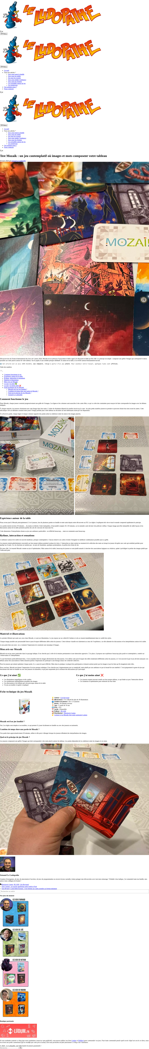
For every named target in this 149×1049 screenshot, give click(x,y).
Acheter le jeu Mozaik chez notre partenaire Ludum (70, 715)
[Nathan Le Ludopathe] (7, 965)
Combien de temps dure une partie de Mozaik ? (23, 391)
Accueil (6, 70)
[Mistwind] (21, 935)
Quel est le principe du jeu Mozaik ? (19, 393)
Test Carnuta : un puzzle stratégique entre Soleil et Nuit (19, 886)
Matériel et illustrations (11, 380)
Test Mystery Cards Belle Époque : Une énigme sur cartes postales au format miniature (29, 888)
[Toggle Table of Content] (1, 371)
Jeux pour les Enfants (15, 81)
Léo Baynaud (65, 698)
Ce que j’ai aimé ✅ (10, 384)
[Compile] (7, 919)
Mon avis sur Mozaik (11, 382)
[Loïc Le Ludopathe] (7, 935)
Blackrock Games (70, 713)
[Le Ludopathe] (50, 65)
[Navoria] (7, 980)
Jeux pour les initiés (14, 76)
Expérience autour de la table (13, 376)
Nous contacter (9, 89)
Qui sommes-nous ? (10, 87)
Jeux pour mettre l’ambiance (17, 80)
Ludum (74, 1040)
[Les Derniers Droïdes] (21, 919)
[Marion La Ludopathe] (7, 996)
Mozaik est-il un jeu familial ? (17, 389)
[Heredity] (21, 980)
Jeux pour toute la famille (16, 74)
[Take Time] (21, 905)
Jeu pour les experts (14, 78)
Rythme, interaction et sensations (14, 378)
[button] (1, 32)
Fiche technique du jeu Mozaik (14, 387)
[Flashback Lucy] (21, 1010)
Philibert (81, 1040)
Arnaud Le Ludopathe (15, 395)
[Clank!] (7, 949)
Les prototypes (13, 85)
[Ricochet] (21, 996)
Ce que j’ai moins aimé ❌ (12, 386)
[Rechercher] (20, 1048)
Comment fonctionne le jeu (12, 374)
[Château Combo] (21, 965)
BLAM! (63, 711)
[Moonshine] (21, 949)
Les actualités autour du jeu (17, 83)
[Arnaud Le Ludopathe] (7, 905)
